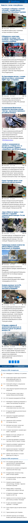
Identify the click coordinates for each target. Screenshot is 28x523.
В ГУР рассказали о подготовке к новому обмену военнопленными (14, 394)
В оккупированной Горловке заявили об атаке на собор (14, 478)
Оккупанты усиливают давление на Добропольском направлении (14, 445)
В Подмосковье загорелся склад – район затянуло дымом (14, 473)
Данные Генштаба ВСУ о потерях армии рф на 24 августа (14, 454)
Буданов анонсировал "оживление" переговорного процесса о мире (14, 449)
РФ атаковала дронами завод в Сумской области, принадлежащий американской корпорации (14, 463)
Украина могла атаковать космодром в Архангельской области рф (14, 468)
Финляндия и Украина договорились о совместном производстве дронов (14, 402)
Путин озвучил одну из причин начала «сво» (14, 508)
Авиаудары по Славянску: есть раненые (14, 374)
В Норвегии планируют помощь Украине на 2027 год (14, 494)
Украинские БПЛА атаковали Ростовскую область (14, 421)
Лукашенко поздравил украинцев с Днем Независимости (14, 416)
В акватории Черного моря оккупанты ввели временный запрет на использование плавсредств (14, 379)
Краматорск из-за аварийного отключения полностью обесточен (14, 407)
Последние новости (7, 366)
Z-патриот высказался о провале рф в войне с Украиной (14, 430)
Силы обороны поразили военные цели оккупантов (14, 389)
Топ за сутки (21, 366)
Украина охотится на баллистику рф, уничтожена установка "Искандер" (14, 498)
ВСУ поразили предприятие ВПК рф (14, 398)
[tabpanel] (14, 444)
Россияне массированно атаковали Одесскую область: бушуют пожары (14, 440)
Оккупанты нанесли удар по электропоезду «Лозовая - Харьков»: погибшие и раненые (14, 484)
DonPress (15, 1)
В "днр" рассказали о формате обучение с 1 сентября (14, 503)
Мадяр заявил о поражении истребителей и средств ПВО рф (14, 489)
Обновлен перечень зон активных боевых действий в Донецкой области (14, 516)
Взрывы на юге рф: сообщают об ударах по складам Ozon (14, 435)
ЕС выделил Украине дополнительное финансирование (14, 411)
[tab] (7, 366)
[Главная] (9, 2)
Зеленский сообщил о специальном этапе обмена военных (14, 384)
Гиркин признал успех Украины (14, 512)
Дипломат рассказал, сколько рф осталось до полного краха (14, 426)
